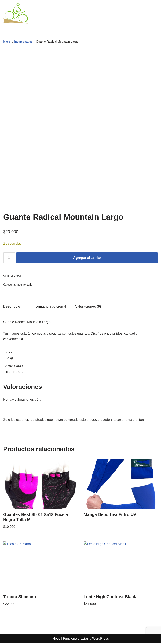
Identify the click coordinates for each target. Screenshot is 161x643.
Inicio (6, 41)
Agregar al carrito (87, 258)
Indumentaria (23, 41)
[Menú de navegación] (153, 13)
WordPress (100, 638)
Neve (56, 638)
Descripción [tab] (12, 306)
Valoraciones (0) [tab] (88, 306)
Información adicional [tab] (49, 306)
